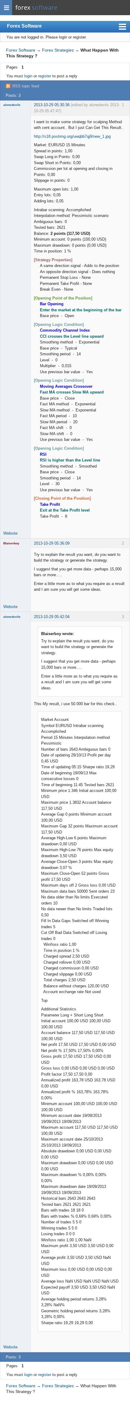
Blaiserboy (11, 543)
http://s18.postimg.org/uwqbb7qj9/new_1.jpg (72, 136)
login (28, 76)
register (44, 76)
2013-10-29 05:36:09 (52, 543)
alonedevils (12, 105)
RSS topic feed (25, 86)
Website (10, 533)
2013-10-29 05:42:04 (52, 616)
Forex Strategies (58, 50)
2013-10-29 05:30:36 (52, 105)
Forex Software (24, 26)
